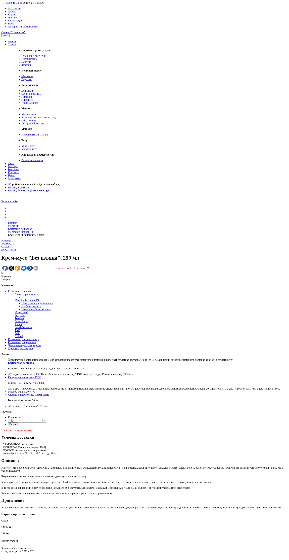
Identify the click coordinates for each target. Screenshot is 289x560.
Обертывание (29, 120)
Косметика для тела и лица (23, 339)
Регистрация (15, 20)
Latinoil (19, 336)
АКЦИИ (6, 240)
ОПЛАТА (7, 246)
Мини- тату (28, 146)
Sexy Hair (20, 315)
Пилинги (26, 96)
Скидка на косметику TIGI (24, 377)
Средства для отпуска (20, 348)
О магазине (14, 8)
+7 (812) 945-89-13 (19, 190)
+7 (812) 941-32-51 (11, 2)
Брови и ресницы (31, 93)
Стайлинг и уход (31, 306)
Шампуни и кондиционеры (37, 303)
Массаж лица (28, 114)
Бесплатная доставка (21, 362)
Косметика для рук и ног (22, 342)
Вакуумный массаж (32, 123)
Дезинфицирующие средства (24, 345)
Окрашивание (29, 58)
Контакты (13, 172)
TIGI (17, 330)
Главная (12, 222)
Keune (18, 297)
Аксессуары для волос (27, 294)
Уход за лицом (29, 102)
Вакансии (13, 169)
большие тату (29, 149)
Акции (12, 41)
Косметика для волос (20, 228)
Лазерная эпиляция (32, 160)
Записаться (14, 178)
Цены (11, 175)
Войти (11, 23)
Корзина (13, 14)
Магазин (13, 225)
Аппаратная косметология (23, 26)
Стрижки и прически (33, 55)
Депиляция (27, 90)
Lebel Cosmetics (23, 327)
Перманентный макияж (34, 134)
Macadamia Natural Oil (20, 231)
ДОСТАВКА (8, 249)
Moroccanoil (21, 312)
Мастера (13, 166)
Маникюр (27, 76)
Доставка (13, 17)
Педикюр (26, 79)
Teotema (19, 318)
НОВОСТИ (8, 243)
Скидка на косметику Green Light (28, 394)
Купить (12, 424)
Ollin (17, 333)
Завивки (26, 64)
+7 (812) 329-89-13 (18, 187)
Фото (11, 163)
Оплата (12, 11)
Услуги (12, 44)
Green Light (21, 321)
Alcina (18, 324)
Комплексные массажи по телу (39, 117)
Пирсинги (27, 99)
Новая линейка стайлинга (36, 309)
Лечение (26, 61)
